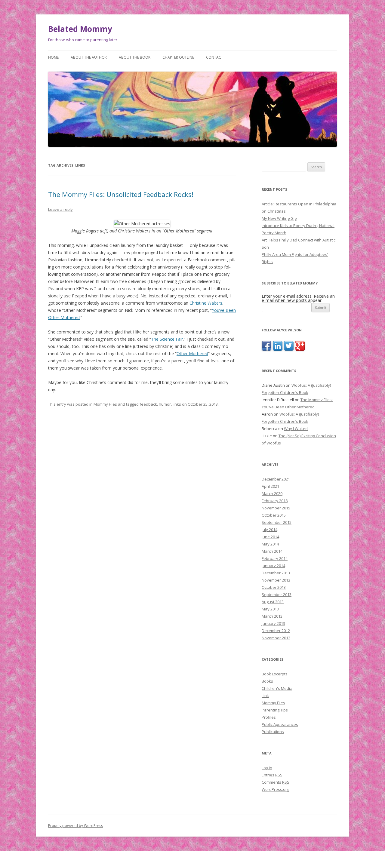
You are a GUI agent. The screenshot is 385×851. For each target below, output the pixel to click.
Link (265, 695)
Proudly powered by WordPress (75, 825)
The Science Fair (167, 339)
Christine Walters (205, 303)
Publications (273, 731)
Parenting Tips (275, 710)
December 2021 (276, 479)
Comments (275, 782)
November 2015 (276, 508)
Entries (272, 775)
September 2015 (276, 522)
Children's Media (277, 688)
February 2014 (275, 558)
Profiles (269, 717)
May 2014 (270, 544)
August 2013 (273, 601)
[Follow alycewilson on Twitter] (289, 349)
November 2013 (276, 580)
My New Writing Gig (279, 218)
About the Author (89, 57)
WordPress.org (275, 789)
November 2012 (276, 638)
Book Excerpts (275, 674)
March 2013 (272, 616)
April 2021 (270, 486)
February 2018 (275, 500)
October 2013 (274, 587)
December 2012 (276, 630)
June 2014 (270, 536)
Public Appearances (280, 724)
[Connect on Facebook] (266, 349)
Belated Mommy (80, 28)
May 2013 (270, 609)
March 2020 (272, 493)
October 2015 (274, 515)
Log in (267, 767)
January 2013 (273, 623)
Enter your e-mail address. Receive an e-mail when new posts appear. (298, 298)
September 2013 (276, 594)
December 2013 (276, 573)
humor (165, 404)
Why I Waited (296, 428)
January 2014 (273, 565)
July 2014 (269, 529)
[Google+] (300, 349)
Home (53, 57)
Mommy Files (105, 404)
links (177, 404)
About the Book (134, 57)
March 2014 (272, 551)
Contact (214, 57)
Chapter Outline (178, 57)
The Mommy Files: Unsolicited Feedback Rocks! (120, 194)
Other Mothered (192, 353)
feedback (148, 404)
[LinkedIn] (277, 349)
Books (267, 681)
